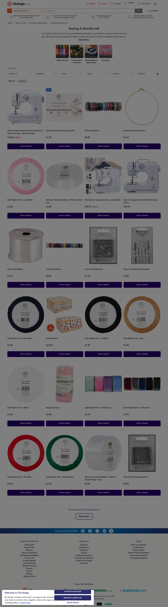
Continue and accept (72, 591)
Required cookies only (73, 598)
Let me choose (73, 602)
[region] (48, 597)
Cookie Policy (25, 603)
